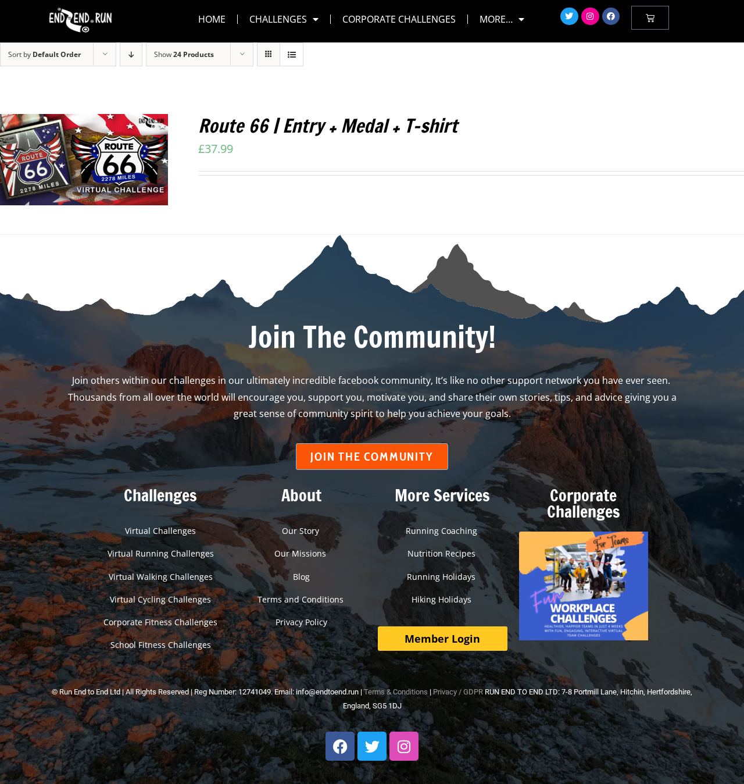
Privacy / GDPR (458, 691)
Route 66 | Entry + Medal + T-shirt (327, 125)
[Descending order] (131, 54)
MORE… (496, 19)
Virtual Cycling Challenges (160, 599)
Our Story (301, 530)
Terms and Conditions (301, 599)
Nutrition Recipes (442, 553)
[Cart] (650, 18)
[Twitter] (569, 17)
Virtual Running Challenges (161, 553)
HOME (212, 19)
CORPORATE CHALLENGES (399, 19)
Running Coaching (443, 530)
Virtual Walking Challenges (161, 576)
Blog (301, 576)
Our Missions (301, 553)
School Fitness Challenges (160, 644)
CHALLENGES (278, 19)
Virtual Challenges (160, 530)
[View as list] (291, 54)
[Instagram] (590, 17)
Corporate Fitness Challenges (160, 622)
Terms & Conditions (396, 691)
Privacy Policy (301, 622)
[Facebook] (611, 17)
